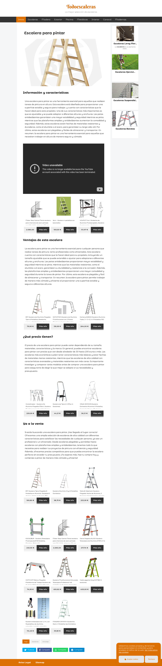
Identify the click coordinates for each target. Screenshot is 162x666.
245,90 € (30, 548)
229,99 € (30, 413)
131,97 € (84, 230)
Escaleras (33, 19)
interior (95, 19)
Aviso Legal (25, 662)
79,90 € (30, 326)
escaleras (35, 641)
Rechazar (151, 659)
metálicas (82, 19)
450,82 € (57, 589)
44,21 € (57, 413)
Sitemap (40, 662)
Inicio (21, 19)
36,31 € (84, 413)
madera (46, 19)
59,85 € (57, 631)
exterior (58, 19)
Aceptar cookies (132, 659)
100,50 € (57, 230)
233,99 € (84, 500)
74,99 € (30, 589)
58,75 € (57, 500)
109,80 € (30, 500)
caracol (107, 19)
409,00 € (84, 589)
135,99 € (57, 326)
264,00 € (84, 326)
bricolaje (46, 641)
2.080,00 (30, 230)
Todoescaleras (81, 7)
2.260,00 (57, 548)
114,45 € (30, 631)
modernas (120, 19)
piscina (69, 19)
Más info (43, 230)
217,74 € (84, 548)
